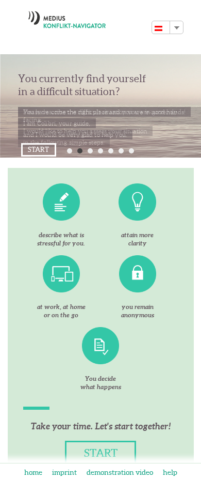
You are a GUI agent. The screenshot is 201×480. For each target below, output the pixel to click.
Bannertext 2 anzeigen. (79, 150)
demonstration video (121, 472)
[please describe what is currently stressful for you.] (61, 202)
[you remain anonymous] (138, 273)
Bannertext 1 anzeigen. (69, 150)
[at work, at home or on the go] (61, 273)
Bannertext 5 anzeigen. (110, 150)
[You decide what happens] (100, 345)
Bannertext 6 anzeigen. (121, 150)
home (34, 472)
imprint (65, 472)
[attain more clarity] (138, 202)
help (170, 472)
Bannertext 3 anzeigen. (90, 150)
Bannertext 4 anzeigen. (100, 150)
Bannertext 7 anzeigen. (131, 150)
